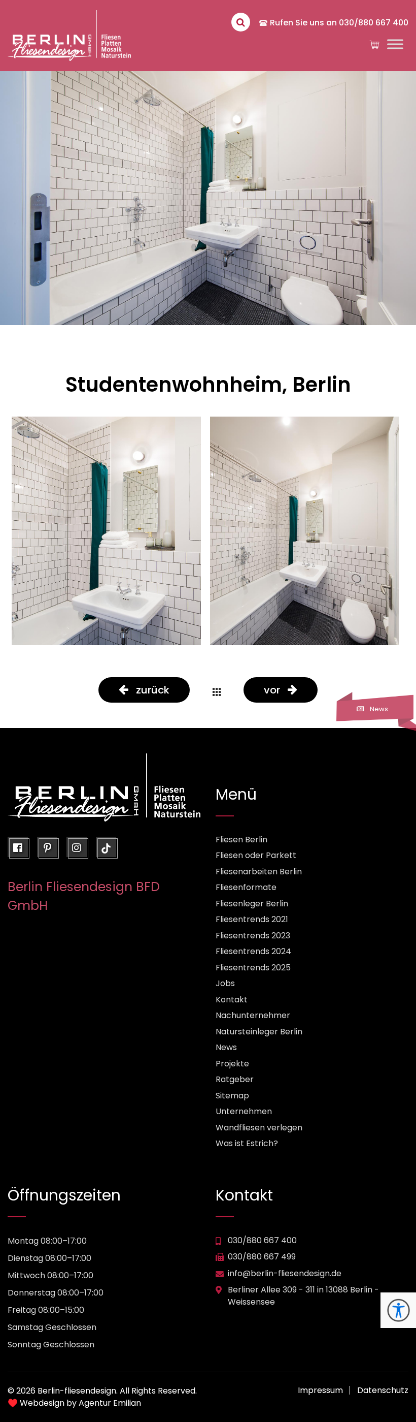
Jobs (225, 983)
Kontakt (232, 999)
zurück (152, 690)
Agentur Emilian (110, 1403)
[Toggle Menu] (395, 44)
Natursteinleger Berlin (259, 1031)
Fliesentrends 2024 (253, 951)
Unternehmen (244, 1111)
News (226, 1047)
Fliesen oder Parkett (256, 855)
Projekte (232, 1063)
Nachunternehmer (253, 1015)
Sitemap (232, 1095)
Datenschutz (382, 1390)
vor (272, 690)
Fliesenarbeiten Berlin (259, 871)
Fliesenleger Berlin (252, 903)
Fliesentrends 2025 (253, 967)
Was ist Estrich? (247, 1143)
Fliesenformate (246, 887)
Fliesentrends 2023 (253, 935)
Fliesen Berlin (241, 839)
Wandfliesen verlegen (259, 1127)
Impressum (320, 1390)
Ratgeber (235, 1079)
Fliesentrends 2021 (252, 919)
